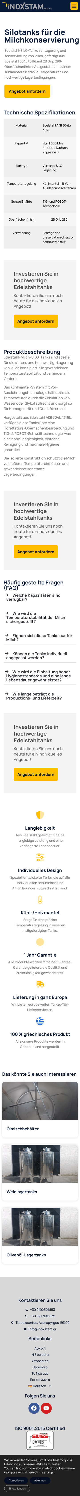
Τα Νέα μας (40, 1373)
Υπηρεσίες (40, 1361)
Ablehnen (40, 1480)
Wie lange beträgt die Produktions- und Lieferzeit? (34, 696)
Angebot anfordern (35, 321)
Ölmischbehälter (23, 1128)
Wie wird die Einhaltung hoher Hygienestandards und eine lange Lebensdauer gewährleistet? (38, 676)
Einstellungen (17, 1488)
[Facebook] (34, 1408)
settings (47, 1472)
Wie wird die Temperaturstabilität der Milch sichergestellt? (35, 617)
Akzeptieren (16, 1480)
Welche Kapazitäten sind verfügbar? (33, 597)
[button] (74, 6)
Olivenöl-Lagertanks (26, 1255)
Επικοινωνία (40, 1379)
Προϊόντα (40, 1367)
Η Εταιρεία (40, 1354)
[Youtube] (46, 1408)
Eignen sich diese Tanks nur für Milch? (39, 637)
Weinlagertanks (22, 1191)
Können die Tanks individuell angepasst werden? (36, 655)
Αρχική (40, 1348)
